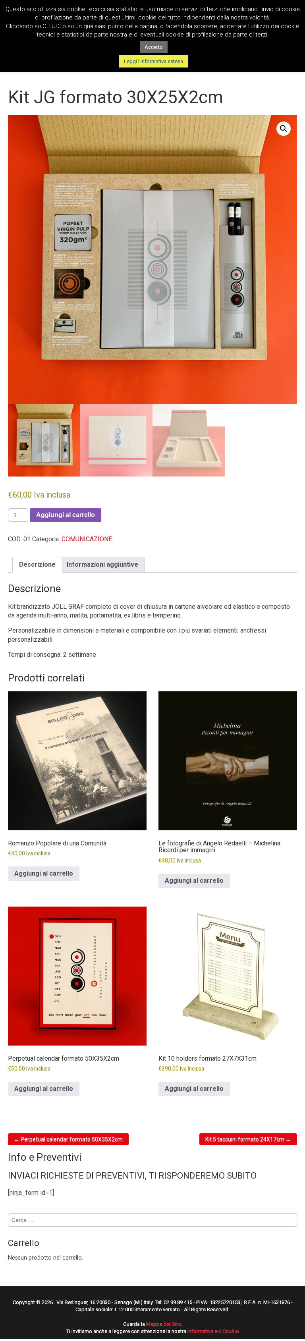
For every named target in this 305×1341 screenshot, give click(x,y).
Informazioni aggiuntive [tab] (102, 564)
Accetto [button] (154, 47)
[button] (283, 129)
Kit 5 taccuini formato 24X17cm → (248, 1139)
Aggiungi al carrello (65, 514)
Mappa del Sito (163, 1324)
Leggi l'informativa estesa (153, 61)
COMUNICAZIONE (87, 539)
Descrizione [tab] (37, 564)
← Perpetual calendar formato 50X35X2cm (68, 1139)
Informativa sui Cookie (213, 1331)
